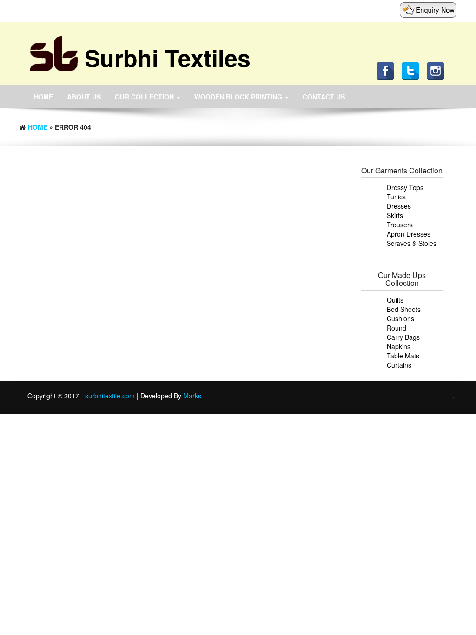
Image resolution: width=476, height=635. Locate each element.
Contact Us (324, 96)
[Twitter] (412, 70)
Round (396, 327)
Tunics (396, 196)
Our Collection (145, 96)
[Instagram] (438, 70)
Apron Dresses (408, 233)
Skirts (395, 215)
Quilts (395, 299)
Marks (192, 395)
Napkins (398, 346)
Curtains (399, 365)
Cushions (400, 318)
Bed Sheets (404, 309)
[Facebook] (387, 70)
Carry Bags (403, 337)
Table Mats (403, 355)
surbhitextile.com (111, 395)
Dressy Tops (405, 187)
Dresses (399, 206)
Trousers (400, 224)
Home (43, 96)
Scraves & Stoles (411, 243)
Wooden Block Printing (239, 96)
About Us (84, 96)
